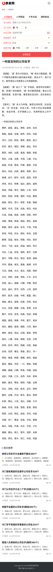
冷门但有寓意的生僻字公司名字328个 (20, 471)
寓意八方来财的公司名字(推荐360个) (20, 542)
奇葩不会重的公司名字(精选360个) (19, 507)
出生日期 (7, 32)
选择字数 (7, 48)
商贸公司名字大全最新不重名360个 (19, 454)
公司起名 (26, 67)
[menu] (49, 3)
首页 (3, 10)
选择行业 (7, 43)
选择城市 (7, 38)
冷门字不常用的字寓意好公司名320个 (20, 524)
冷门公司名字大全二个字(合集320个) (20, 489)
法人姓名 (7, 22)
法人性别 (7, 27)
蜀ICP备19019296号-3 (27, 568)
